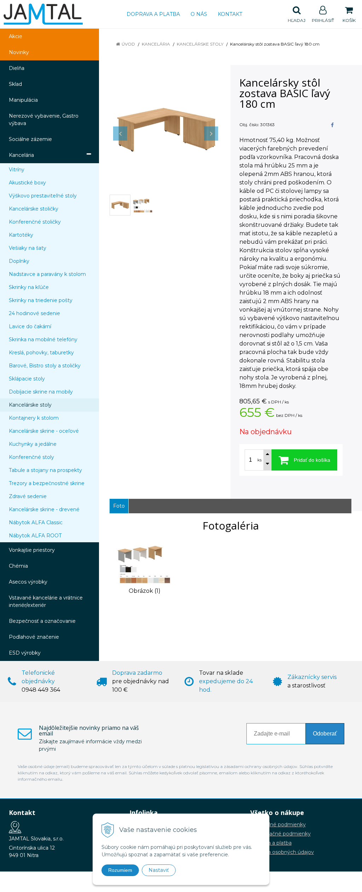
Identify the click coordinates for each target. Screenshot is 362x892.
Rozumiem (120, 870)
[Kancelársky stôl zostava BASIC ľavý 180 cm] (166, 130)
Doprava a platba (153, 14)
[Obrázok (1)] (145, 563)
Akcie (15, 36)
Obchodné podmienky (278, 824)
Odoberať (325, 734)
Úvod (128, 44)
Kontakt (230, 14)
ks (259, 459)
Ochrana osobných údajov (282, 852)
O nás (199, 14)
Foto (119, 506)
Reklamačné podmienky (280, 834)
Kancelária (156, 44)
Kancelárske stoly (200, 44)
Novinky (19, 52)
